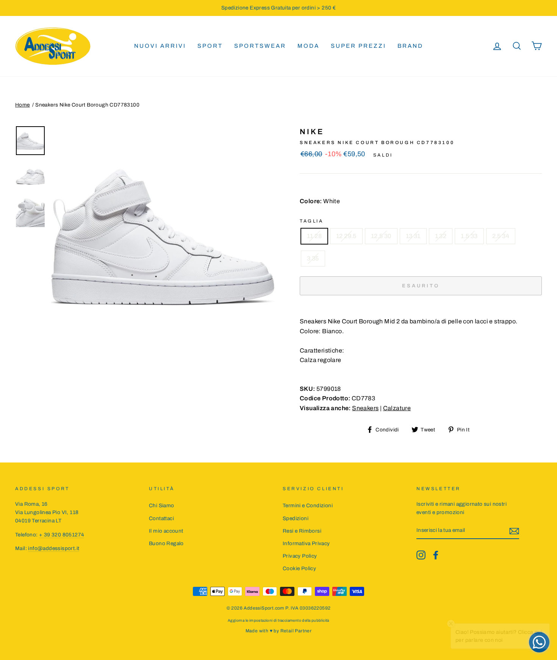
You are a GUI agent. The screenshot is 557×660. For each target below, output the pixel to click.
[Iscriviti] (514, 531)
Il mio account (166, 531)
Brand (410, 46)
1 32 (441, 236)
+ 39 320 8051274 (61, 535)
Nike (312, 131)
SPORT (210, 46)
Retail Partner (296, 630)
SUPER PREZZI (358, 46)
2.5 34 (500, 236)
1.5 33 (469, 236)
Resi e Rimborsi (302, 531)
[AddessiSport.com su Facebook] (435, 555)
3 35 (313, 258)
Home (22, 105)
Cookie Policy (299, 568)
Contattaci (161, 518)
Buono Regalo (166, 543)
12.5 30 (381, 236)
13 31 (413, 236)
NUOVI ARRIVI (160, 46)
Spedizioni (295, 518)
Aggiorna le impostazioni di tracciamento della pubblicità (278, 620)
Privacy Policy (300, 556)
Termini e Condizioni (308, 505)
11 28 (314, 236)
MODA (308, 46)
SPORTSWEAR (260, 46)
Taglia (312, 221)
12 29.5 (346, 236)
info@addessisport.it (53, 548)
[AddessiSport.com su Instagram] (421, 555)
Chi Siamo (161, 505)
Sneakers (365, 408)
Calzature (397, 408)
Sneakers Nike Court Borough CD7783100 (87, 105)
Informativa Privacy (306, 543)
